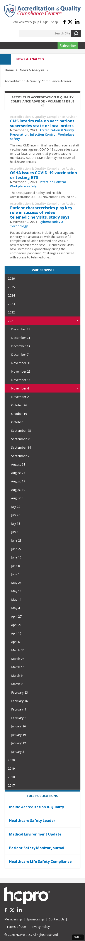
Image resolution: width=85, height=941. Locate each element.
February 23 (19, 692)
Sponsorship (35, 919)
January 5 (17, 752)
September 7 (20, 456)
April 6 (15, 642)
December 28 (20, 329)
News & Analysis (32, 70)
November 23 (21, 371)
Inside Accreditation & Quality (36, 807)
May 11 (16, 599)
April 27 (16, 616)
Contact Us (56, 919)
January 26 (18, 726)
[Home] (42, 11)
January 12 (18, 743)
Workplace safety (23, 186)
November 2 (20, 397)
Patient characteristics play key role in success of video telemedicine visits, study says (41, 212)
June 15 (16, 557)
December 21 (20, 338)
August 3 (17, 498)
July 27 (15, 507)
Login (45, 22)
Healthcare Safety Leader (32, 820)
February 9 (18, 709)
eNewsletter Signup (26, 22)
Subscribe (68, 45)
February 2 (18, 718)
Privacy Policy (40, 927)
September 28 (21, 430)
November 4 (20, 388)
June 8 (15, 566)
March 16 (17, 667)
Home (9, 70)
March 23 (17, 659)
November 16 (21, 380)
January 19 (18, 735)
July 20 (15, 515)
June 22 (16, 549)
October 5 (18, 422)
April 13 (16, 633)
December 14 (20, 346)
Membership (13, 919)
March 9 (17, 675)
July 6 (15, 532)
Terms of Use (16, 927)
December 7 (20, 354)
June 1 (15, 574)
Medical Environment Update (35, 834)
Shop (54, 22)
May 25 (16, 583)
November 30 (21, 363)
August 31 (18, 464)
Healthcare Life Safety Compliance (40, 861)
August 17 (18, 481)
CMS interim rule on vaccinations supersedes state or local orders (42, 123)
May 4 (15, 608)
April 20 (16, 625)
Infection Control (43, 134)
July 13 (15, 523)
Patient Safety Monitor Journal (36, 847)
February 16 (19, 701)
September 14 (21, 447)
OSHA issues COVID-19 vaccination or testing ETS (43, 175)
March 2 (17, 684)
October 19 (19, 414)
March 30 (17, 650)
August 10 (18, 490)
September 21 (21, 439)
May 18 (16, 591)
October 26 (19, 405)
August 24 (18, 473)
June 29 (16, 540)
